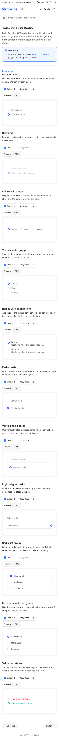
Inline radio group (12, 191)
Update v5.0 (9, 2)
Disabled (7, 133)
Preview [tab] (7, 95)
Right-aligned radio (13, 484)
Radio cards (9, 367)
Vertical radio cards (13, 425)
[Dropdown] (33, 89)
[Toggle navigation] (54, 9)
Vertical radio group (14, 250)
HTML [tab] (16, 95)
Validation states (12, 663)
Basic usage (7, 71)
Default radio (10, 74)
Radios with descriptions (17, 308)
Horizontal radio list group (17, 603)
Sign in (47, 9)
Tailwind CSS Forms (41, 54)
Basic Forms (21, 18)
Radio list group (11, 543)
